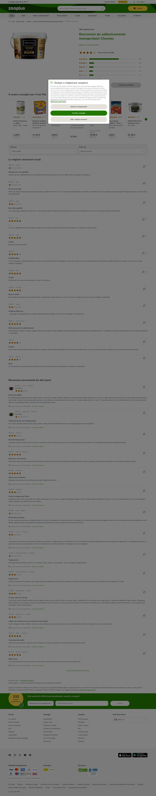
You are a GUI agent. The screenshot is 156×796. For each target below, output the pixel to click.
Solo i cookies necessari (78, 119)
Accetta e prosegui (78, 113)
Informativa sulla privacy (58, 101)
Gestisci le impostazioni (79, 107)
